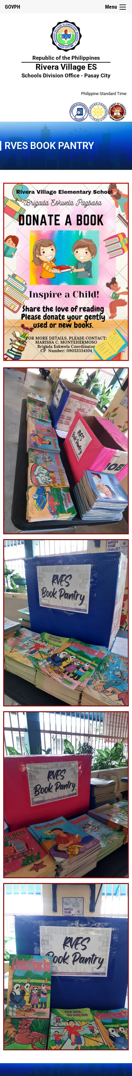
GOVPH (12, 7)
